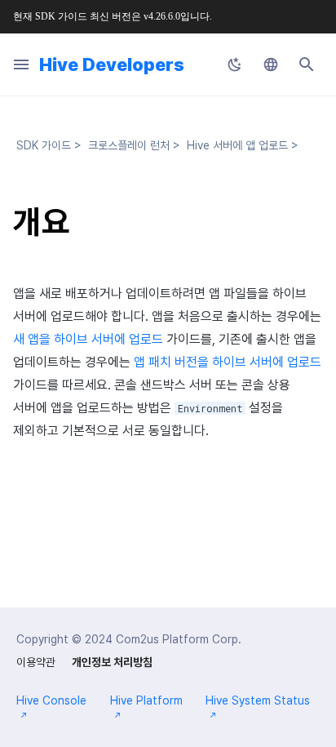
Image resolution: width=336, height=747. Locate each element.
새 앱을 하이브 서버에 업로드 (88, 339)
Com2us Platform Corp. (178, 639)
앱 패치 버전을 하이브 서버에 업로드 (227, 362)
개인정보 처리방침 (112, 662)
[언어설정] (271, 64)
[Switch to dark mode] (235, 64)
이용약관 (35, 662)
